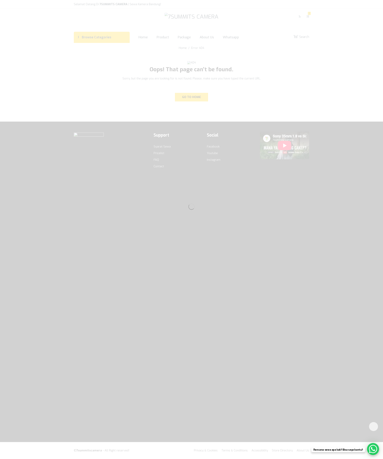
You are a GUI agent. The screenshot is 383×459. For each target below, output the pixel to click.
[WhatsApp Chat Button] (373, 449)
